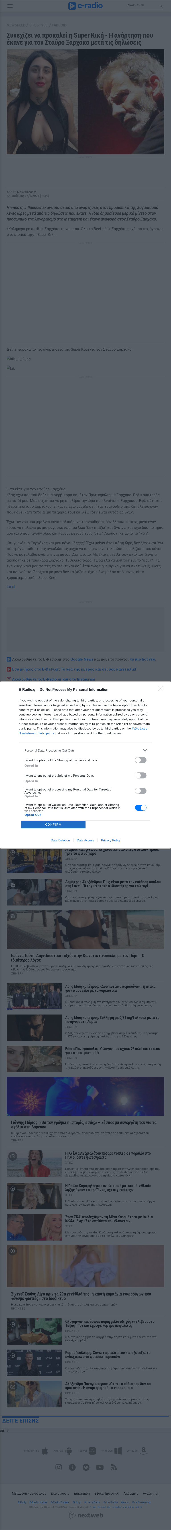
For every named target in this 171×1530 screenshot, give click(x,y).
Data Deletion (60, 840)
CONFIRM (53, 824)
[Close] (162, 690)
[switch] (141, 760)
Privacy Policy (110, 840)
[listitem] (85, 750)
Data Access (85, 840)
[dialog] (85, 765)
